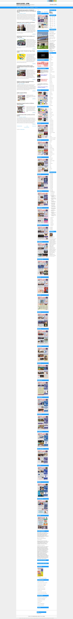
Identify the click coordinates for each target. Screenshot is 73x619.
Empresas (51, 93)
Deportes (27, 7)
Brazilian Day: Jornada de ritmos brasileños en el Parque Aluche (26, 37)
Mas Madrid (51, 112)
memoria (51, 116)
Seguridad (51, 147)
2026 (50, 173)
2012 (50, 189)
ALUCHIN (51, 59)
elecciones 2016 (52, 86)
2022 (50, 178)
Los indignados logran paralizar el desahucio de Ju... (53, 196)
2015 (50, 186)
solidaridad (51, 152)
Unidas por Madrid (52, 160)
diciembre (52, 191)
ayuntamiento (51, 62)
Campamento (51, 63)
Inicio (17, 7)
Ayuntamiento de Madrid (41, 581)
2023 (50, 177)
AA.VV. (51, 55)
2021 (50, 179)
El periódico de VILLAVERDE (41, 599)
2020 (50, 180)
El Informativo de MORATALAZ (41, 598)
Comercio (51, 70)
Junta (50, 108)
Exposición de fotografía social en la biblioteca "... (53, 213)
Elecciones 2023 (52, 90)
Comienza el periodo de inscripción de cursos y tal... (53, 209)
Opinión (51, 136)
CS (50, 73)
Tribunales (51, 159)
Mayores (51, 113)
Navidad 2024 (51, 129)
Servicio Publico (52, 148)
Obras (50, 133)
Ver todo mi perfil (52, 256)
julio (51, 218)
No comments (22, 38)
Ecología (51, 81)
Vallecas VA (39, 602)
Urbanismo (51, 163)
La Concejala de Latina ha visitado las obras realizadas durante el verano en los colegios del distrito (25, 66)
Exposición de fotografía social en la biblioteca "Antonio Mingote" (25, 104)
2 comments (29, 23)
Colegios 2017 (51, 69)
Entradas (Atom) (22, 129)
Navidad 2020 (51, 124)
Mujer (50, 117)
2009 (50, 228)
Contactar (36, 7)
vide (50, 164)
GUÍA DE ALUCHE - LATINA (22, 4)
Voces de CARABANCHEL (41, 603)
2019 (50, 181)
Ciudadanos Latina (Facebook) (41, 589)
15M (50, 54)
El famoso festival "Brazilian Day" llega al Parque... (53, 204)
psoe (50, 144)
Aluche (51, 58)
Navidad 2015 (51, 120)
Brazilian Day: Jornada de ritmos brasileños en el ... (53, 201)
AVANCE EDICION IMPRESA (22, 92)
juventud (51, 109)
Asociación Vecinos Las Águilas (42, 585)
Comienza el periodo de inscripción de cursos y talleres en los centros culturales (25, 82)
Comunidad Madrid (21, 23)
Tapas (50, 156)
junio (51, 219)
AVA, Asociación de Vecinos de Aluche (42, 582)
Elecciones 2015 (52, 85)
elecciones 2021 (52, 89)
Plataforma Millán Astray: (44, 71)
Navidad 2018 (51, 121)
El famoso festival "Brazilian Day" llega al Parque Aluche (26, 51)
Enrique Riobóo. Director (52, 237)
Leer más (34, 20)
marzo (51, 223)
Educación (51, 82)
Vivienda (21, 13)
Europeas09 (51, 98)
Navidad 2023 (51, 128)
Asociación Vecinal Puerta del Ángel (42, 593)
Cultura (20, 7)
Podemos (51, 140)
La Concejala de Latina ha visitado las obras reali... (53, 206)
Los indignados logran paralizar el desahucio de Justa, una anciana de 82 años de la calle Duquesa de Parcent (26, 10)
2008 (50, 229)
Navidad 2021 (51, 125)
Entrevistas (51, 94)
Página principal (39, 613)
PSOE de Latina (40, 590)
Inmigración (51, 105)
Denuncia (51, 78)
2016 (50, 185)
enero (51, 225)
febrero (52, 224)
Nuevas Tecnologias (52, 132)
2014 (50, 187)
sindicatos (51, 151)
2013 (50, 188)
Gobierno (51, 101)
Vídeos (24, 7)
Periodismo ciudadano (52, 139)
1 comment (24, 13)
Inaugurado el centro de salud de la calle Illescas (26, 22)
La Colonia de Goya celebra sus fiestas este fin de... (53, 215)
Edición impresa (32, 7)
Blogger (44, 616)
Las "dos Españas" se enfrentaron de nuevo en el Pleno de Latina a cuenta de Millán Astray (42, 84)
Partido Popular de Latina (41, 586)
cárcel (50, 66)
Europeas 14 (51, 97)
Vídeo (19, 13)
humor (50, 104)
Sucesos (51, 155)
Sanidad (24, 23)
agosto (52, 217)
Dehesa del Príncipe (52, 77)
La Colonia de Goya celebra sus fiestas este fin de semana (26, 115)
